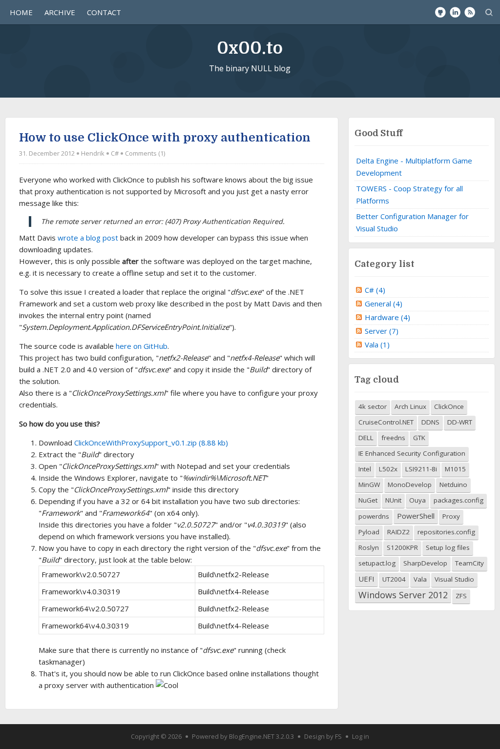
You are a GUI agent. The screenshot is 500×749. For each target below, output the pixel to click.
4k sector (372, 406)
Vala (420, 579)
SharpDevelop (425, 563)
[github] (440, 12)
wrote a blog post (88, 238)
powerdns (373, 516)
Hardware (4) (387, 317)
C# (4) (375, 290)
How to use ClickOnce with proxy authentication (165, 137)
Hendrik (92, 153)
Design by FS (323, 736)
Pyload (368, 531)
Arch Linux (410, 406)
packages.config (458, 500)
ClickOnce (449, 406)
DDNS (430, 422)
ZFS (461, 595)
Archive (59, 12)
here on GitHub (141, 346)
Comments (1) (145, 153)
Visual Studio (454, 579)
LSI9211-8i (421, 469)
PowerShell (416, 516)
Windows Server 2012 (403, 595)
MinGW (369, 484)
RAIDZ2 (398, 531)
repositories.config (446, 531)
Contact (104, 12)
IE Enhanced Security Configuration (411, 453)
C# (115, 153)
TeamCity (469, 563)
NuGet (367, 500)
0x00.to (250, 48)
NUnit (393, 500)
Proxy (451, 516)
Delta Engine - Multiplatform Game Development (414, 167)
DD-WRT (459, 422)
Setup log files (448, 547)
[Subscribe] (469, 12)
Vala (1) (377, 344)
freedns (393, 437)
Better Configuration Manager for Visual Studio (412, 222)
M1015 (455, 469)
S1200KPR (402, 547)
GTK (419, 437)
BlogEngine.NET (251, 736)
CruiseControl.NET (386, 422)
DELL (366, 437)
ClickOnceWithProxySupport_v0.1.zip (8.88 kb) (151, 442)
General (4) (383, 303)
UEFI (366, 579)
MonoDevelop (410, 484)
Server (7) (381, 331)
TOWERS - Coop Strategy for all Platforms (409, 194)
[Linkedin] (455, 12)
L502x (388, 469)
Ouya (417, 500)
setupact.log (377, 563)
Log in (360, 736)
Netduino (453, 484)
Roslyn (368, 547)
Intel (364, 469)
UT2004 (394, 579)
